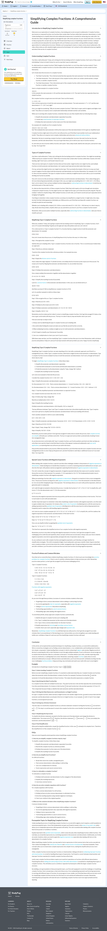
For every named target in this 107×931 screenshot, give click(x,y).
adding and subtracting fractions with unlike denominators (61, 861)
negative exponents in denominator (88, 468)
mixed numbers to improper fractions (53, 119)
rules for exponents (55, 604)
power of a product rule (88, 825)
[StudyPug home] (14, 893)
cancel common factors (59, 609)
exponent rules (70, 627)
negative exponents (75, 604)
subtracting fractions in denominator (82, 183)
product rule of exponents (69, 504)
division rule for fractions (49, 258)
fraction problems (47, 661)
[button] (23, 2)
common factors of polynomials (74, 844)
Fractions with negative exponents (41, 587)
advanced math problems (82, 135)
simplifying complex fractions (47, 631)
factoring (52, 625)
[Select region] (104, 2)
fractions (81, 656)
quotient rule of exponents (54, 506)
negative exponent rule (66, 837)
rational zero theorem (56, 844)
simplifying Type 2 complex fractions (47, 361)
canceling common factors (65, 625)
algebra (79, 650)
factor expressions (46, 606)
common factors (41, 282)
